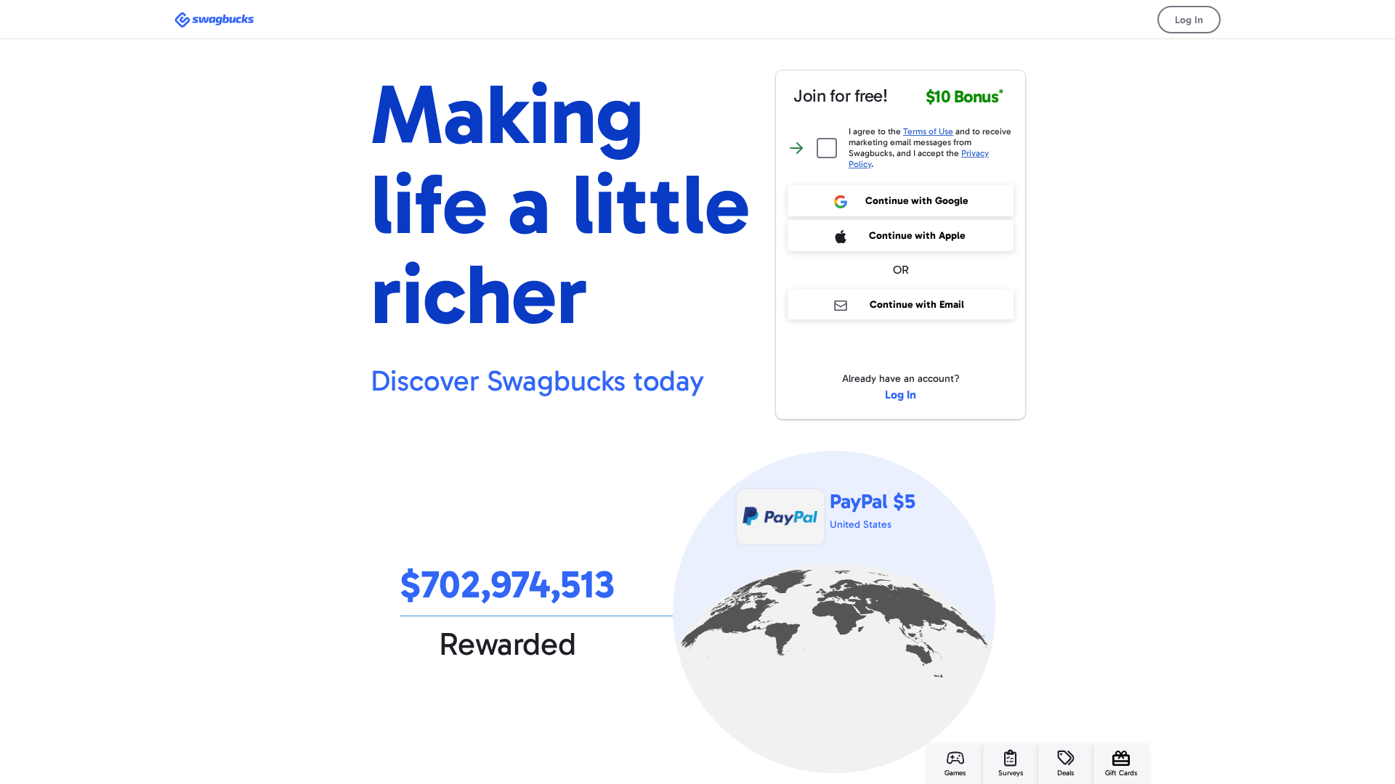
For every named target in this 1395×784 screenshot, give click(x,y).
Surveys (1010, 773)
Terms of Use (928, 131)
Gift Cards (1121, 773)
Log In (1189, 20)
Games (955, 773)
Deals (1065, 773)
